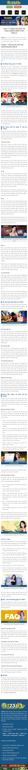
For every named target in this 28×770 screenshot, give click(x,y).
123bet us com (20, 745)
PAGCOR (15, 73)
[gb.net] (14, 2)
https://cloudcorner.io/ (10, 692)
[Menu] (2, 2)
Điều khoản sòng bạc (8, 724)
